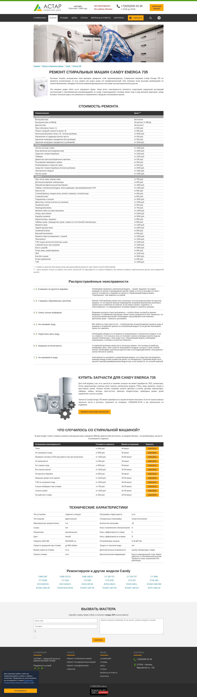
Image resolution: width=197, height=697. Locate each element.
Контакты (119, 18)
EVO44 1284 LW (43, 588)
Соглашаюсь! (20, 691)
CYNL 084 (154, 580)
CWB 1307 (42, 577)
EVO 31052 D (65, 584)
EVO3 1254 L (131, 584)
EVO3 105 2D (87, 584)
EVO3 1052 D (109, 584)
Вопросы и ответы (101, 18)
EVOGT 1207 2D (87, 588)
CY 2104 (65, 580)
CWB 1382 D (87, 577)
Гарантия (71, 669)
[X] (42, 668)
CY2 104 (131, 580)
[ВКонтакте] (35, 668)
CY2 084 (87, 580)
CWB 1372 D (65, 577)
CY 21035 (43, 580)
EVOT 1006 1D (154, 588)
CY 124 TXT (132, 577)
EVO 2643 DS (43, 584)
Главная (37, 66)
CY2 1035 (109, 580)
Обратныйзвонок (156, 7)
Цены (74, 18)
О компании (40, 18)
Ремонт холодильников (77, 666)
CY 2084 (154, 577)
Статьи (84, 18)
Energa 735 (77, 66)
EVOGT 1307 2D (110, 588)
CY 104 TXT (110, 577)
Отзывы (64, 18)
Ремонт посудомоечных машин (81, 662)
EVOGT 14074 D (132, 588)
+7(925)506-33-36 (132, 6)
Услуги (53, 18)
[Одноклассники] (38, 668)
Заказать (152, 448)
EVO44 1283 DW (154, 584)
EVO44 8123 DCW (65, 588)
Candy (68, 66)
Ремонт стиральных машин (52, 66)
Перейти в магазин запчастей (94, 412)
